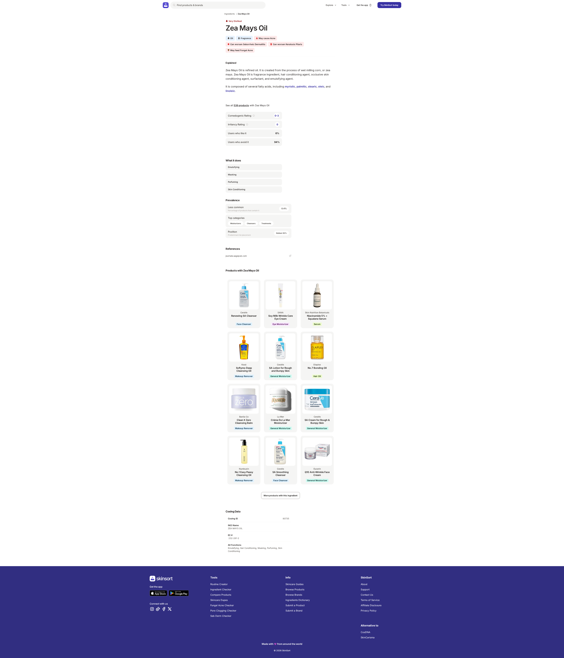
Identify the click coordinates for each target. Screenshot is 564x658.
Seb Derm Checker (220, 615)
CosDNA (365, 632)
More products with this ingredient (280, 495)
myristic (290, 86)
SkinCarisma (368, 637)
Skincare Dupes (219, 600)
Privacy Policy (368, 610)
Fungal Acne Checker (222, 605)
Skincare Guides (294, 584)
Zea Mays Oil (243, 14)
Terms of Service (370, 600)
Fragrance (246, 38)
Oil (231, 38)
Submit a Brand (294, 610)
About (364, 584)
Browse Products (295, 589)
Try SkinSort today (389, 5)
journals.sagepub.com (236, 256)
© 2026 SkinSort (282, 650)
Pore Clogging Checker (223, 610)
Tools (344, 5)
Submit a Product (295, 605)
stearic (312, 86)
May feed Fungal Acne (241, 50)
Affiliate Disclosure (371, 605)
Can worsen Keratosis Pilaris (287, 44)
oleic (321, 86)
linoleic (230, 90)
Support (365, 589)
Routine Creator (219, 584)
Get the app (362, 5)
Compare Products (220, 594)
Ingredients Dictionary (298, 600)
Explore (329, 5)
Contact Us (367, 594)
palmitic (302, 86)
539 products (241, 105)
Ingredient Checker (220, 589)
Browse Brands (294, 594)
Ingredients (229, 14)
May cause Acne (267, 38)
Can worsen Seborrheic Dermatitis (247, 44)
